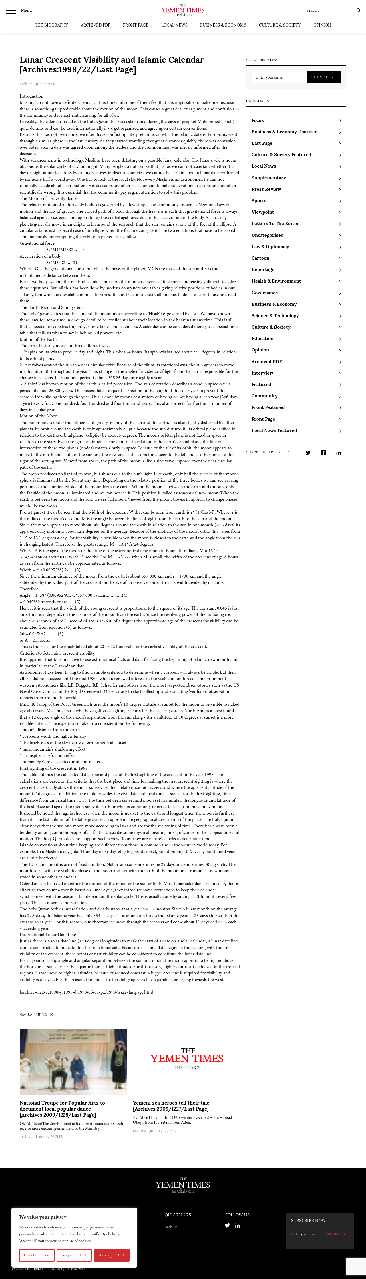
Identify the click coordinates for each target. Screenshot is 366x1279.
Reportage (263, 270)
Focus (258, 120)
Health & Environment (276, 281)
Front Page (135, 25)
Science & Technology (275, 316)
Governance (265, 293)
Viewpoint (263, 212)
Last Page (262, 143)
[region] (74, 1238)
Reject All (74, 1255)
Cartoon (260, 258)
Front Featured (268, 407)
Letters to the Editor (275, 224)
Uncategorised (268, 235)
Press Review (266, 189)
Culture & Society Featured (281, 155)
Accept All (112, 1255)
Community (265, 396)
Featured (261, 385)
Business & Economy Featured (285, 132)
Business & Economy (223, 25)
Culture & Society (280, 25)
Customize (37, 1255)
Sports (259, 201)
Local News (174, 25)
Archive (171, 1227)
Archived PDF (95, 25)
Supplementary (269, 178)
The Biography (51, 25)
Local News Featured (274, 431)
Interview (262, 373)
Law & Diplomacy (270, 247)
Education (263, 339)
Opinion (322, 25)
